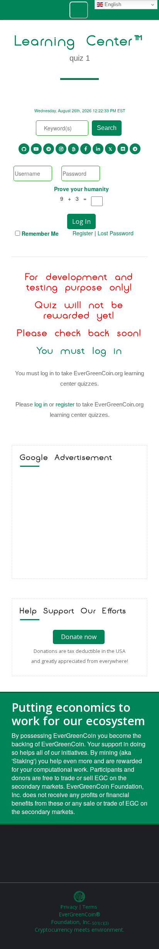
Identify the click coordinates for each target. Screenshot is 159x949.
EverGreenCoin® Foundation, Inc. (79, 918)
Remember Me (40, 233)
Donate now (78, 637)
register (65, 404)
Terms (90, 906)
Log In (81, 221)
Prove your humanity (81, 189)
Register (83, 233)
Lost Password (116, 233)
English (112, 4)
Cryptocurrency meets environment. (79, 929)
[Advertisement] (79, 524)
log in (40, 404)
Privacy (69, 906)
